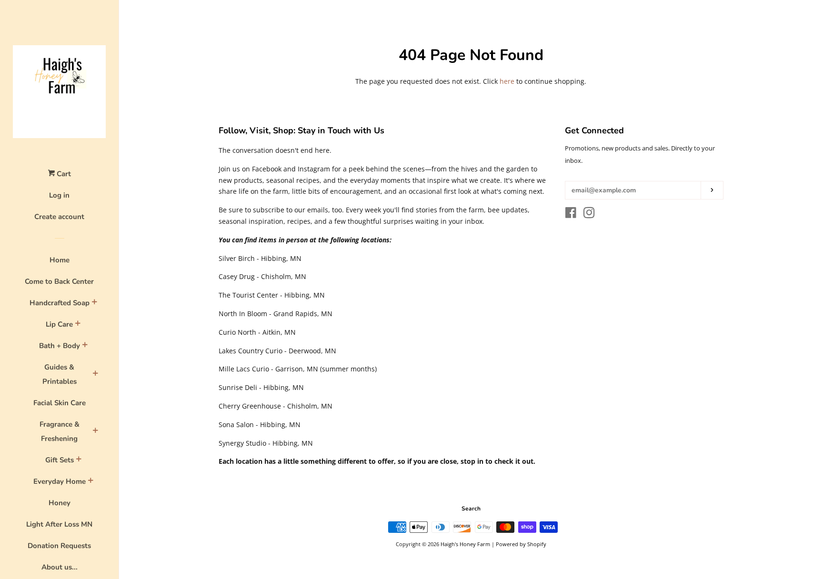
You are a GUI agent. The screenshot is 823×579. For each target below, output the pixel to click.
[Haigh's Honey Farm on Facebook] (571, 214)
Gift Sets (59, 460)
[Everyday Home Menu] (90, 482)
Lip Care (59, 324)
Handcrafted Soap (60, 303)
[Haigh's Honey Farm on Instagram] (589, 214)
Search (471, 508)
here (507, 81)
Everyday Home (59, 481)
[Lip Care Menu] (77, 324)
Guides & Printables (59, 374)
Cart (63, 174)
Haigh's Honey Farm (465, 544)
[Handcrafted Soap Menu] (94, 303)
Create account (59, 216)
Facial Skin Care (59, 403)
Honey (59, 503)
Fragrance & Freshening (60, 431)
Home (60, 260)
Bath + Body (59, 345)
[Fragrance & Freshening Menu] (95, 432)
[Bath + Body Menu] (85, 346)
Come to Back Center (59, 281)
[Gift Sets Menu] (78, 460)
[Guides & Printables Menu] (95, 374)
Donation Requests (59, 545)
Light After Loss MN (59, 524)
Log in (59, 195)
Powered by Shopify (521, 544)
